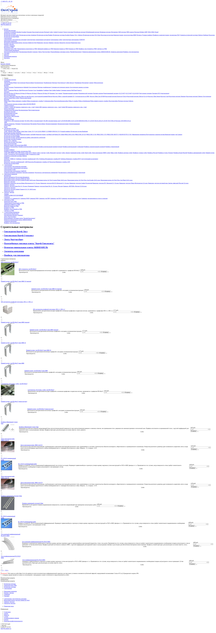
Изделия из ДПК (9, 47)
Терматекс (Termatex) (15, 124)
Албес (51, 32)
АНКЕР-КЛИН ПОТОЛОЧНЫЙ (13, 195)
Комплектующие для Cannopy (173, 134)
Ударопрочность (18, 87)
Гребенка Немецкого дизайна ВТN (71, 159)
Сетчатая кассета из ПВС (82, 96)
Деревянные (78, 82)
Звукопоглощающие (51, 124)
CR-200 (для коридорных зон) (51, 120)
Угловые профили (147, 35)
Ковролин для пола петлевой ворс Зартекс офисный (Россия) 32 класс (168, 183)
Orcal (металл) (61, 82)
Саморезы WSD (24, 198)
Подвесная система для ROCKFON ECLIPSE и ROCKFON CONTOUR (24, 137)
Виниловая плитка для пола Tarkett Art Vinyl (24, 42)
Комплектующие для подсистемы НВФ (125, 35)
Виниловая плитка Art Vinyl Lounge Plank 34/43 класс (51, 180)
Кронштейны (14, 146)
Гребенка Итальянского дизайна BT (50, 159)
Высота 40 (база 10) (9, 93)
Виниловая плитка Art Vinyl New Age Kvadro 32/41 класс (84, 180)
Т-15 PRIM (48, 131)
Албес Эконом (8, 131)
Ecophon (24, 32)
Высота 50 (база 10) (43, 93)
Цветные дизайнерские (44, 87)
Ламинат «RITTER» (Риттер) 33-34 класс (75, 186)
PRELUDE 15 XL (91, 134)
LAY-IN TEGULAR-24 (96, 120)
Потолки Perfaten (139, 32)
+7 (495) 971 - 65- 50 (6, 1)
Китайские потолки (79, 32)
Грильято (29, 32)
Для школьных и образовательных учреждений (71, 172)
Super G (79, 90)
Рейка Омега (7, 101)
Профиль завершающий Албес (196, 152)
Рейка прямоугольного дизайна (99, 101)
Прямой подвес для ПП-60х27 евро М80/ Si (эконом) (16, 281)
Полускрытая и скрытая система (155, 134)
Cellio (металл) (70, 82)
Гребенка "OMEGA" (10, 159)
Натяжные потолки (105, 32)
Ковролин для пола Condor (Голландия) (81, 183)
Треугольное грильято (145, 93)
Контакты (7, 58)
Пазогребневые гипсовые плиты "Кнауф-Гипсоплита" (66, 52)
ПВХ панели (130, 32)
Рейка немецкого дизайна (19, 101)
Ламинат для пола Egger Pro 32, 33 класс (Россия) (48, 186)
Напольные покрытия (10, 41)
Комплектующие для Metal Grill (45, 134)
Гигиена (11, 87)
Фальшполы (7, 42)
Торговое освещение (28, 172)
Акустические (21, 82)
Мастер (16, 90)
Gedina (54, 90)
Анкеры (6, 45)
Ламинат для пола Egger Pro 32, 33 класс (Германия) (19, 186)
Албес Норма (16, 131)
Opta (50, 90)
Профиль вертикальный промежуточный (50, 146)
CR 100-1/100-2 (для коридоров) (34, 120)
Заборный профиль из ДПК (45, 48)
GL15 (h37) (122, 93)
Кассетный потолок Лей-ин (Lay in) (137, 96)
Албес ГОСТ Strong (30, 152)
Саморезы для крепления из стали (71, 198)
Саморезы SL (16, 198)
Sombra (58, 90)
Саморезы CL (8, 198)
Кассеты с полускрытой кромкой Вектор (40, 96)
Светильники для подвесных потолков (15, 39)
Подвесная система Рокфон (45, 35)
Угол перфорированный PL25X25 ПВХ (33, 560)
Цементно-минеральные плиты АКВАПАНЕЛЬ (96, 52)
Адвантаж (11, 90)
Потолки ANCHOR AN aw (123, 120)
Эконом (6, 82)
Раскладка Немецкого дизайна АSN (59, 162)
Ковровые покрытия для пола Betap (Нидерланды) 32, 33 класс (22, 183)
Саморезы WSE (34, 198)
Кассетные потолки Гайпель (194, 96)
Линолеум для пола (65, 42)
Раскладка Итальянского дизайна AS (38, 162)
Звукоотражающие (74, 124)
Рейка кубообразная (84, 101)
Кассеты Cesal (165, 96)
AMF (145, 32)
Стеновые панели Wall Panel (69, 90)
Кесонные (15, 110)
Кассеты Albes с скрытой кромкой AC (64, 96)
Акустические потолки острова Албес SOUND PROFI (19, 104)
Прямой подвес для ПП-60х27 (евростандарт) (14, 401)
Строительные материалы (11, 50)
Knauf (156, 32)
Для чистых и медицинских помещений (46, 172)
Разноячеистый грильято (85, 93)
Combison (46, 90)
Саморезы (12, 45)
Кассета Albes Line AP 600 (97, 96)
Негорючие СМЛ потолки (118, 32)
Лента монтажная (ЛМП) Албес (101, 152)
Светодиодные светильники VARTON (74, 39)
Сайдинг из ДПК (102, 48)
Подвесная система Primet (11, 36)
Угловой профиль (65, 131)
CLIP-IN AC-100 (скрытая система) (14, 120)
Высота (3, 71)
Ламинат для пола (54, 42)
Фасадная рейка (113, 101)
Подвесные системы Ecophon (61, 35)
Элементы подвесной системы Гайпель (191, 35)
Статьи (6, 616)
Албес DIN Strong (19, 152)
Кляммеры (7, 146)
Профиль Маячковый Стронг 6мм (28, 427)
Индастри (25, 90)
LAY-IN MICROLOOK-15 (81, 120)
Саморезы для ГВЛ (44, 198)
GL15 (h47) (129, 93)
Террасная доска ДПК (10, 48)
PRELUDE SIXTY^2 (113, 134)
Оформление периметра (139, 134)
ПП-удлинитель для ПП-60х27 (9, 262)
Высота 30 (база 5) (32, 93)
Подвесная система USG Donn (91, 35)
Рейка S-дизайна (73, 101)
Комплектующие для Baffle (28, 134)
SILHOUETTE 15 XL (125, 134)
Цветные (54, 82)
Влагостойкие (30, 82)
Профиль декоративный (112, 146)
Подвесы (139, 35)
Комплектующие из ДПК (61, 48)
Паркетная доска (75, 42)
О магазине (7, 612)
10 (6, 570)
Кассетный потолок (38, 32)
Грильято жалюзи (98, 93)
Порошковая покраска (10, 56)
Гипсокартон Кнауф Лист (11, 52)
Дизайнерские (47, 82)
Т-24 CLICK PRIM (39, 131)
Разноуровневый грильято (111, 93)
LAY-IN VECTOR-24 (109, 120)
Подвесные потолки (10, 30)
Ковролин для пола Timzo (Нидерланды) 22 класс (133, 183)
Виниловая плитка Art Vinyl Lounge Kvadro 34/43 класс (20, 180)
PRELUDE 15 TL (102, 134)
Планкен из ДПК (73, 48)
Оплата (6, 619)
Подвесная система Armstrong (27, 35)
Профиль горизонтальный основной (94, 146)
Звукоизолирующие (63, 124)
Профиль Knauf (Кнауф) (180, 152)
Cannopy (91, 82)
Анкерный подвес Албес (77, 152)
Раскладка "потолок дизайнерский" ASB (16, 162)
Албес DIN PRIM (9, 152)
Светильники (8, 38)
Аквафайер (39, 90)
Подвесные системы (10, 33)
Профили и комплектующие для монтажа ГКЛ (166, 35)
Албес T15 (31, 131)
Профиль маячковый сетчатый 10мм (11, 496)
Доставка (6, 53)
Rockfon (19, 32)
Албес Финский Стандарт (53, 152)
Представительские (34, 110)
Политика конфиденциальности (13, 621)
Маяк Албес (114, 152)
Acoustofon (13, 32)
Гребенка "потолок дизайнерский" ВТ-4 (27, 159)
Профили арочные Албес (125, 152)
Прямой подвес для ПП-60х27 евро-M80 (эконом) (15, 322)
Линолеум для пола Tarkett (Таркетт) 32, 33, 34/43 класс (20, 189)
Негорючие (85, 82)
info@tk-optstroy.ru (6, 24)
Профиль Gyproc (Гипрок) (165, 152)
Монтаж (6, 55)
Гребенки (205, 35)
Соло (34, 90)
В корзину (103, 271)
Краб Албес (88, 152)
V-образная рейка (49, 101)
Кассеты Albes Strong (154, 96)
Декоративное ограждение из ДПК (27, 48)
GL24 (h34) (135, 93)
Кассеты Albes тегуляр (22, 96)
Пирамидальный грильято (70, 93)
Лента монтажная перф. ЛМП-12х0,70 (8, 477)
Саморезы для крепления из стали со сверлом (94, 198)
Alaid (20, 90)
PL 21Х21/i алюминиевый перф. (27, 464)
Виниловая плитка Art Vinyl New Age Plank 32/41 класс (117, 180)
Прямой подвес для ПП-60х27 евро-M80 (12, 363)
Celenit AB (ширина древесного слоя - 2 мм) (22, 107)
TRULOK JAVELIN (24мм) (12, 134)
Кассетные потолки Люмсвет (177, 96)
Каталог (6, 29)
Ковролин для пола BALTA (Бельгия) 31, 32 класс (55, 183)
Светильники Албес (56, 39)
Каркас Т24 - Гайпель (76, 35)
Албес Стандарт (41, 152)
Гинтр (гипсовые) (69, 32)
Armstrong (7, 32)
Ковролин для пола (42, 42)
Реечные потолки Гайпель (125, 101)
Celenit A (6, 107)
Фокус (6, 90)
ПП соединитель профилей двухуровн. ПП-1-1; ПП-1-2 (17, 302)
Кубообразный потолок (92, 32)
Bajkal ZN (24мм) (60, 134)
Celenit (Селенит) (58, 32)
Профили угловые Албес (140, 152)
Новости (6, 615)
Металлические (98, 82)
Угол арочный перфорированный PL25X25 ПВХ (36, 541)
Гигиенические (38, 82)
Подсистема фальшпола (22, 177)
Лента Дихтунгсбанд (44, 52)
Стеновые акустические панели (60, 87)
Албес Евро (24, 131)
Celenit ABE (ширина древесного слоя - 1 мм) (48, 107)
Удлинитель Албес (34, 154)
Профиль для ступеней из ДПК (88, 48)
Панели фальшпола (9, 177)
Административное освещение (13, 172)
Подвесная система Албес (11, 35)
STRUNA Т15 (56, 131)
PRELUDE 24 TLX (80, 134)
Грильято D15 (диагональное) (160, 93)
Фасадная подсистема (107, 35)
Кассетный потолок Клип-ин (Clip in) (116, 96)
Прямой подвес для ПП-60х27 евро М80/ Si (13, 342)
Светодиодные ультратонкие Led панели (38, 39)
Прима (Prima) (13, 82)
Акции (6, 613)
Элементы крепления (116, 52)
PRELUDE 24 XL (70, 134)
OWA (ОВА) (151, 32)
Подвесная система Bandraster (79, 131)
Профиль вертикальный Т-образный (73, 146)
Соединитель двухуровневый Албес (18, 154)
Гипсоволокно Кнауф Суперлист (28, 52)
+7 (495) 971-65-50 (6, 23)
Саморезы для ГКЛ (55, 198)
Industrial (26, 87)
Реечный (46, 32)
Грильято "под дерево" (56, 93)
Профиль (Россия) (152, 152)
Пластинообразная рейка (61, 101)
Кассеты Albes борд (9, 96)
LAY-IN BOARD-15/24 (67, 120)
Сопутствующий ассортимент (89, 159)
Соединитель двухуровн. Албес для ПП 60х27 (14, 383)
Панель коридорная (25, 98)
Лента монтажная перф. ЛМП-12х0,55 (8, 439)
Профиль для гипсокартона (131, 52)
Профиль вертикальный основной (28, 146)
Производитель (5, 67)
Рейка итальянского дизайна (35, 101)
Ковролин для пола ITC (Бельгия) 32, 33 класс (106, 183)
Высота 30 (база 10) (21, 93)
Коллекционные (23, 110)
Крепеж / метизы (9, 44)
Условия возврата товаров (11, 618)
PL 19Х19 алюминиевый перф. (27, 521)
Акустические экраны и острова (79, 87)
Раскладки (212, 35)
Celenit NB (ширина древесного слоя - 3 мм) (74, 107)
